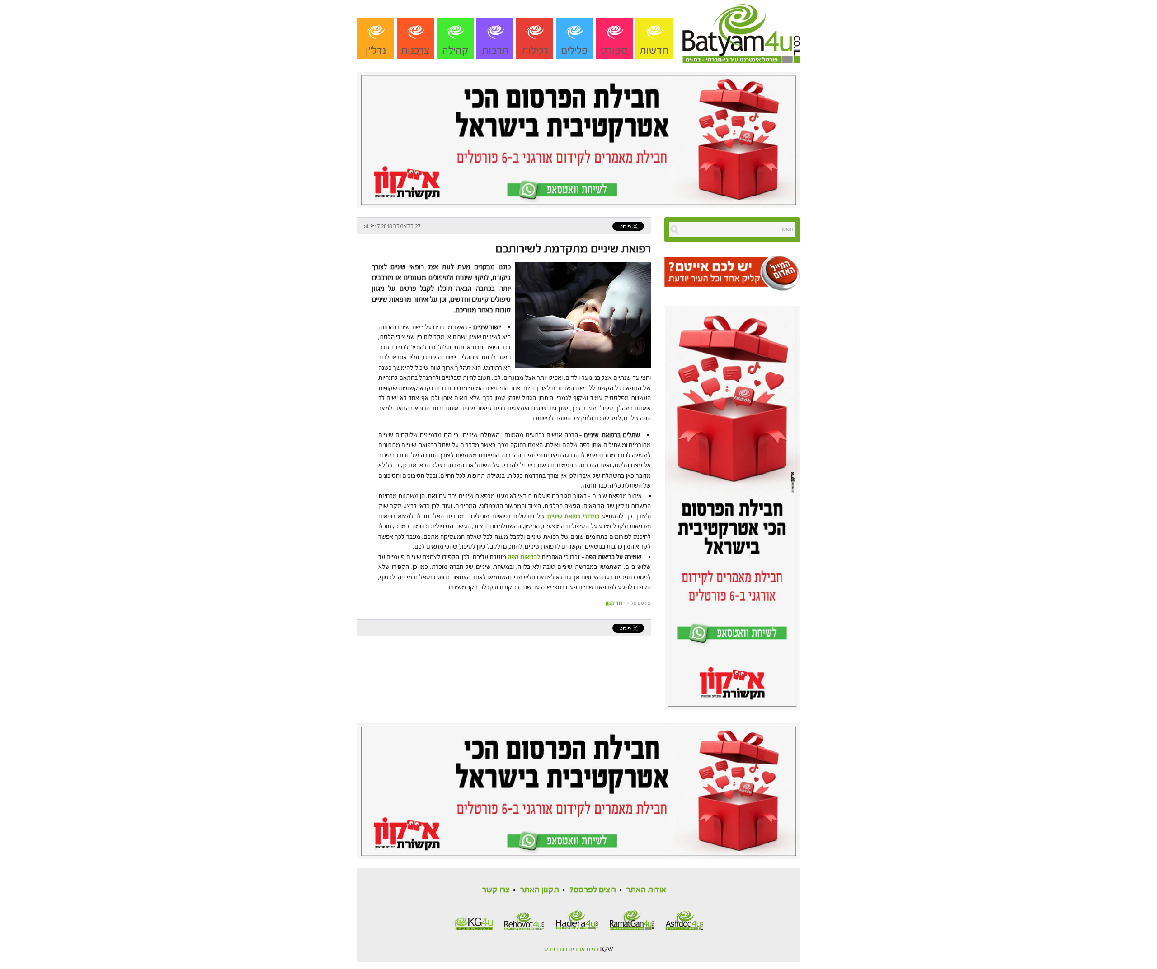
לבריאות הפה (524, 557)
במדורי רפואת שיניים (573, 516)
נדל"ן (376, 50)
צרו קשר (496, 889)
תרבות (495, 50)
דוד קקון (614, 603)
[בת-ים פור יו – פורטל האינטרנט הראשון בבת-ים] (741, 31)
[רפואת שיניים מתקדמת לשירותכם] (581, 314)
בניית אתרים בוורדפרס (571, 949)
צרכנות (415, 50)
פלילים (574, 50)
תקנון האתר (539, 889)
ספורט (614, 50)
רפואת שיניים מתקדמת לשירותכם (573, 249)
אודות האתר (646, 889)
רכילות (535, 50)
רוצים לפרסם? (592, 889)
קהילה (455, 50)
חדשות (654, 50)
